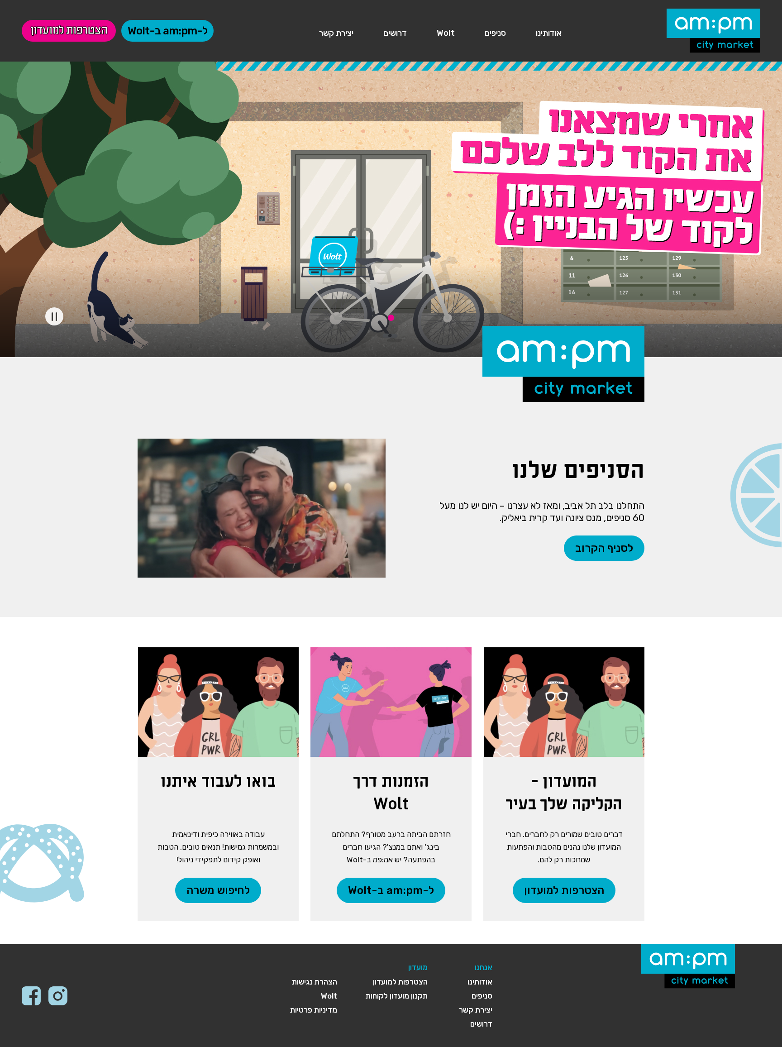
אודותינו (549, 33)
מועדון (418, 967)
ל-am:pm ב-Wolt (167, 30)
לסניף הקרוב (604, 548)
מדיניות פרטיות (313, 1009)
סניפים (495, 33)
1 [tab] (391, 318)
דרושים (395, 33)
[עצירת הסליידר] (54, 316)
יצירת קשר (336, 33)
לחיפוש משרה (218, 890)
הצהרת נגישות (314, 981)
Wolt (446, 33)
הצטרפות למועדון (68, 31)
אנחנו (483, 967)
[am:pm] (713, 29)
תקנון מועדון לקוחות (397, 995)
